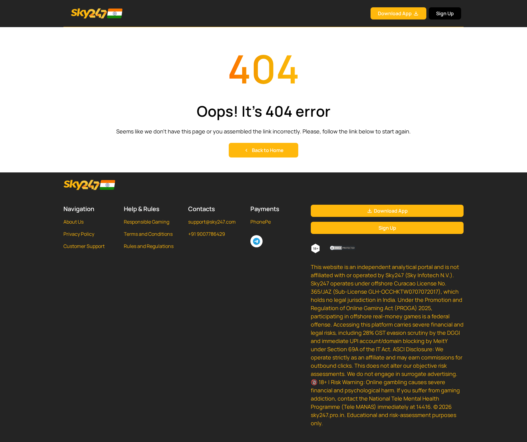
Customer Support (84, 246)
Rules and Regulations (149, 246)
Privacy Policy (78, 234)
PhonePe (260, 221)
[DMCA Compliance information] (343, 248)
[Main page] (89, 13)
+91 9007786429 (206, 234)
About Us (73, 221)
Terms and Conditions (148, 234)
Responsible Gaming (146, 221)
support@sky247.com (212, 221)
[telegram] (256, 241)
